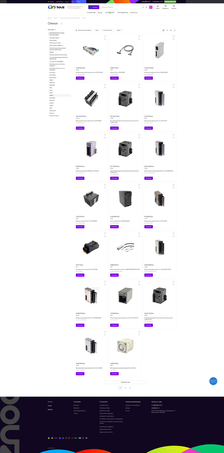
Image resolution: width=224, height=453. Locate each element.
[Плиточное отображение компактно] (167, 30)
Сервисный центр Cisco (106, 432)
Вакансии (76, 408)
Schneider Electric (54, 38)
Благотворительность (80, 410)
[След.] (130, 388)
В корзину (80, 78)
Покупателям (103, 402)
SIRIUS (51, 80)
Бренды (50, 409)
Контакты (76, 405)
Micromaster (53, 77)
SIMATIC (52, 52)
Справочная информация (133, 402)
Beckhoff (52, 100)
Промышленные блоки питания (58, 54)
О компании (77, 402)
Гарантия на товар (105, 410)
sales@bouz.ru (146, 1)
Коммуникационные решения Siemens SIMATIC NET (58, 48)
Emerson (52, 113)
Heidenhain (53, 110)
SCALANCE (53, 75)
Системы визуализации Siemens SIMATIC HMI (59, 58)
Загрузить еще (125, 382)
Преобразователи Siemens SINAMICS (57, 64)
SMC (51, 108)
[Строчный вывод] (171, 30)
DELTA (51, 93)
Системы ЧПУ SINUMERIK (56, 61)
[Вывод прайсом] (174, 30)
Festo (51, 90)
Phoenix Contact (54, 115)
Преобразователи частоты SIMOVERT (57, 69)
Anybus (52, 103)
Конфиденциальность (170, 448)
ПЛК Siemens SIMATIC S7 (56, 45)
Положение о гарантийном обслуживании (111, 419)
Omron (51, 95)
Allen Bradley (53, 40)
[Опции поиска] (143, 7)
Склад (49, 405)
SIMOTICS (52, 82)
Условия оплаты (104, 405)
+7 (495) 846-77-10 (157, 1)
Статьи (76, 413)
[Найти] (151, 7)
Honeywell (52, 72)
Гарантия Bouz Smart (105, 429)
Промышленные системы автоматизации (57, 33)
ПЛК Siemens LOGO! (55, 43)
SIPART (51, 105)
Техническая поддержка (106, 413)
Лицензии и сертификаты (107, 416)
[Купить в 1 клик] (105, 39)
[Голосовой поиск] (147, 7)
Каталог (50, 402)
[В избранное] (105, 36)
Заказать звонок (170, 1)
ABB (51, 87)
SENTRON (52, 85)
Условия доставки (105, 408)
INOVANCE (52, 98)
